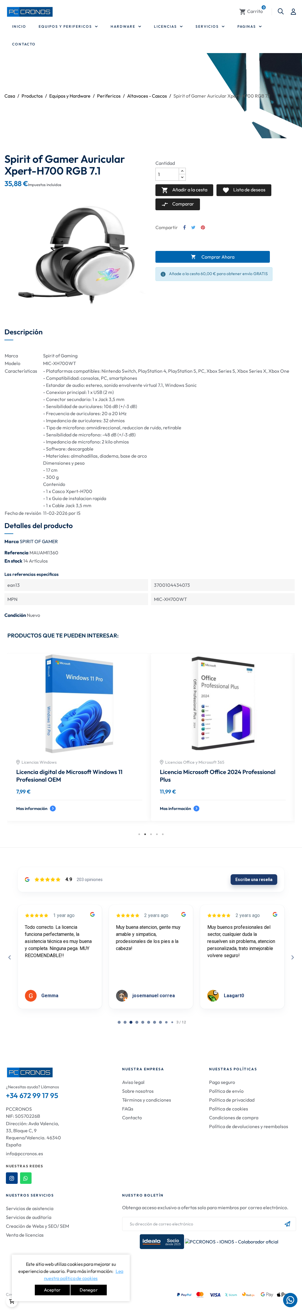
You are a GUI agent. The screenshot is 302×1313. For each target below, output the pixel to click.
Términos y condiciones (146, 1100)
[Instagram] (12, 1178)
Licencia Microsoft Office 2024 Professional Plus (217, 775)
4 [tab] (157, 834)
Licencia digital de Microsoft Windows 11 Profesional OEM (69, 775)
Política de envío (226, 1091)
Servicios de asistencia (29, 1208)
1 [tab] (139, 834)
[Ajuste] (293, 12)
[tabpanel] (79, 741)
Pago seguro (222, 1082)
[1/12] (125, 1022)
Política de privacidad (232, 1100)
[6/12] (154, 1022)
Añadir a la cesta (184, 190)
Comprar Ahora (212, 257)
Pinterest (203, 227)
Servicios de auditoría (28, 1217)
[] (12, 1301)
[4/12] (143, 1022)
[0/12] (119, 1022)
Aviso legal (133, 1082)
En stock (13, 561)
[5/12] (149, 1022)
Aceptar (52, 1290)
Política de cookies (228, 1109)
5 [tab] (163, 834)
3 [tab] (151, 834)
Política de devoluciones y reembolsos (248, 1126)
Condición (15, 615)
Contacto (132, 1117)
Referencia (16, 553)
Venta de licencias (25, 1235)
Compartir (184, 227)
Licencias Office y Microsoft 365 (194, 762)
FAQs (127, 1109)
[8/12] (166, 1022)
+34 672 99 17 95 (32, 1095)
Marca (11, 541)
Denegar (88, 1290)
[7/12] (160, 1022)
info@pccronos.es (24, 1153)
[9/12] (172, 1022)
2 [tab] (145, 834)
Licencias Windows (39, 762)
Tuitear (193, 227)
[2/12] (131, 1022)
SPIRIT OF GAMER (39, 541)
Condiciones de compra (233, 1117)
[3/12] (137, 1022)
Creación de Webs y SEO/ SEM (37, 1226)
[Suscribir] (287, 1224)
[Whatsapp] (26, 1178)
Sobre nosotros (138, 1091)
